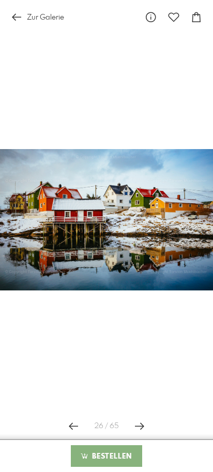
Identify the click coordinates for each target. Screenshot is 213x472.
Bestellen (110, 456)
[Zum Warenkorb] (196, 17)
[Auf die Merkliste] (174, 17)
